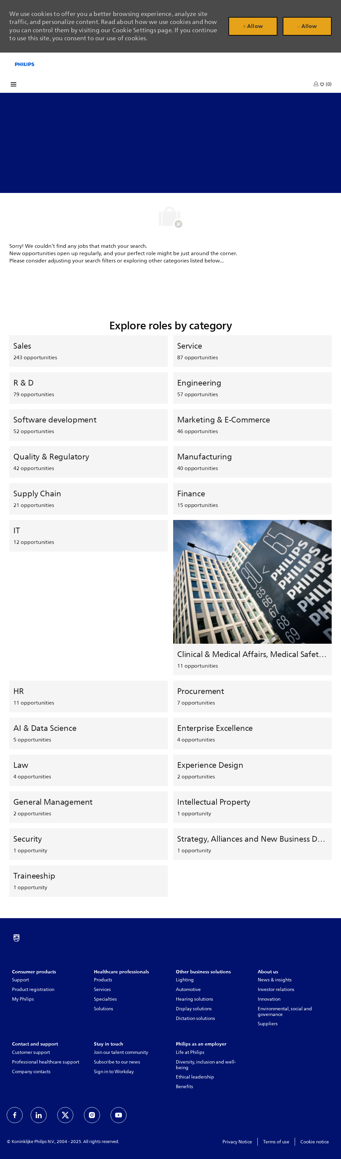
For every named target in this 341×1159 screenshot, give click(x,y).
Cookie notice (314, 1142)
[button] (317, 84)
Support (20, 980)
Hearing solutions (194, 999)
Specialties (105, 999)
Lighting (185, 980)
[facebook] (15, 1115)
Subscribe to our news (117, 1062)
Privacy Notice (237, 1142)
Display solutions (194, 1009)
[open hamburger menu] (13, 85)
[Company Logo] (24, 64)
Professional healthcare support (45, 1062)
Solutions (103, 1009)
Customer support (31, 1052)
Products (103, 980)
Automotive (188, 989)
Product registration (33, 989)
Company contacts (31, 1072)
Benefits (184, 1086)
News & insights (275, 980)
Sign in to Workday (114, 1072)
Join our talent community (121, 1052)
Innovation (269, 999)
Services (102, 989)
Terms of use (276, 1142)
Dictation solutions (195, 1018)
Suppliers (268, 1024)
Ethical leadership (195, 1077)
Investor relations (276, 989)
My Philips (23, 999)
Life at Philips (190, 1052)
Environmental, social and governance (285, 1011)
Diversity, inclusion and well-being (206, 1065)
